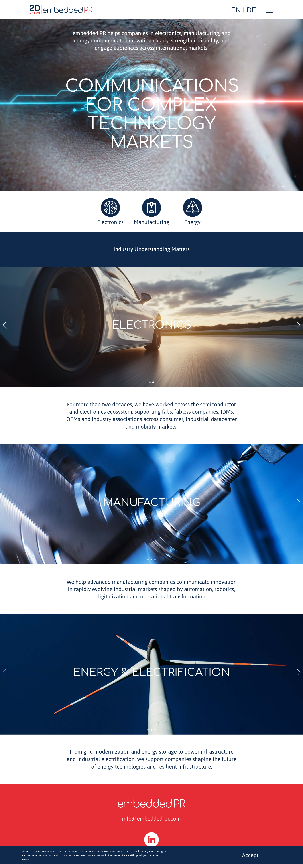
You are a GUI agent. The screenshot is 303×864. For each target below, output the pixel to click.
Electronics (110, 222)
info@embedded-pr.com (151, 819)
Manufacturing (151, 222)
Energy (192, 222)
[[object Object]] (151, 839)
